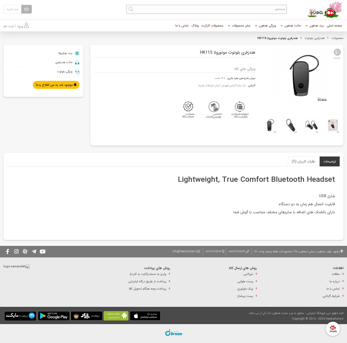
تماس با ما (182, 25)
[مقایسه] (337, 52)
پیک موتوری (245, 288)
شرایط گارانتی (331, 296)
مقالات (336, 274)
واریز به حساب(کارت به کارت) (148, 274)
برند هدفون (316, 25)
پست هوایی (245, 281)
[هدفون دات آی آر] (323, 10)
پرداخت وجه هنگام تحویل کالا (147, 288)
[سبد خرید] (26, 9)
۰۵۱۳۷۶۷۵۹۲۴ (237, 251)
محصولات (337, 38)
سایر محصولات (241, 25)
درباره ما (335, 281)
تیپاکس (248, 274)
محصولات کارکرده (212, 25)
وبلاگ (195, 25)
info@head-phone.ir (184, 251)
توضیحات (329, 161)
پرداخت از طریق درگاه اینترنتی (147, 281)
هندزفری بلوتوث (315, 38)
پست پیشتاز (245, 296)
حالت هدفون (292, 25)
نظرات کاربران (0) (303, 161)
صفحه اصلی (334, 25)
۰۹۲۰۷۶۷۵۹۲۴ (213, 251)
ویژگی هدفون (267, 25)
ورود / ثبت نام (14, 26)
